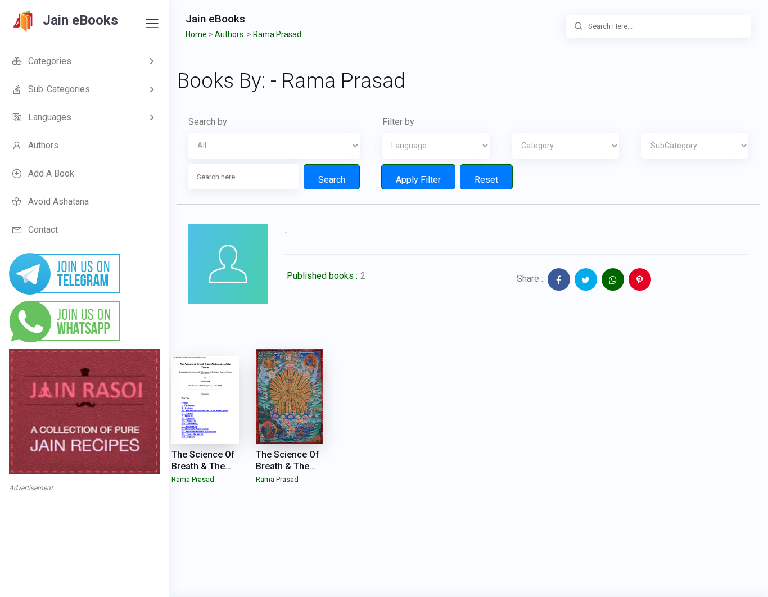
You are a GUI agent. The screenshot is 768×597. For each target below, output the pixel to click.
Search (331, 179)
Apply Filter (418, 179)
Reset (486, 179)
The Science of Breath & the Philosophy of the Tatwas (203, 472)
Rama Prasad (192, 479)
